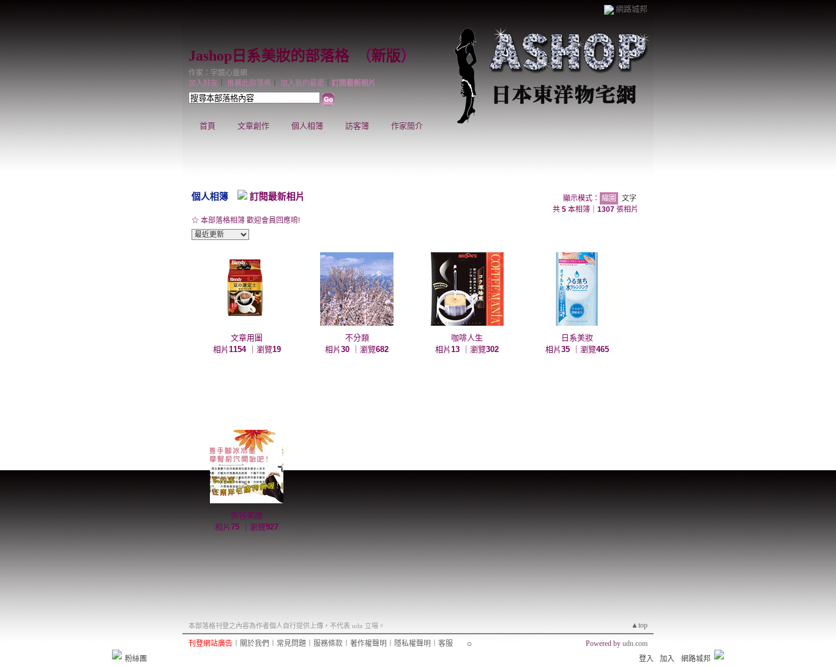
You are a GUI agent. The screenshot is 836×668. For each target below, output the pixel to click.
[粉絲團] (117, 654)
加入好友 (203, 83)
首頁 (207, 125)
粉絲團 (136, 659)
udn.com (635, 643)
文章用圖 (247, 337)
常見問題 (291, 643)
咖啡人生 (467, 337)
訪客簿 (357, 125)
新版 (386, 56)
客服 (445, 643)
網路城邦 (632, 8)
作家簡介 (407, 125)
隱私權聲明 (412, 643)
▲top (639, 625)
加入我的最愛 (302, 83)
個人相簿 (307, 125)
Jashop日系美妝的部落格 (268, 56)
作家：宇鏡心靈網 (217, 73)
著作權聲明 (368, 643)
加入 (667, 659)
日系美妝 (577, 337)
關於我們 (254, 643)
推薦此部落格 (249, 83)
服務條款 (328, 643)
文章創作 (253, 125)
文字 (629, 198)
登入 (646, 659)
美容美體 (247, 515)
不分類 (357, 337)
